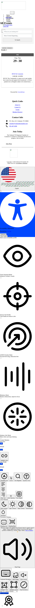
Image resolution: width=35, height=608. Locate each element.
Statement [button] (3, 234)
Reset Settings (4, 593)
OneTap (9, 231)
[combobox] (17, 178)
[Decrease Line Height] (1, 470)
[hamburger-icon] (12, 12)
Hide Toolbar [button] (4, 236)
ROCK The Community (17, 74)
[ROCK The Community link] (17, 67)
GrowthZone (21, 92)
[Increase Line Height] (1, 464)
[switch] (1, 278)
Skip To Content (4, 591)
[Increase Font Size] (1, 443)
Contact (8, 21)
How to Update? (29, 530)
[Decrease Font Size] (1, 450)
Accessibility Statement (21, 163)
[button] (0, 191)
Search (18, 40)
